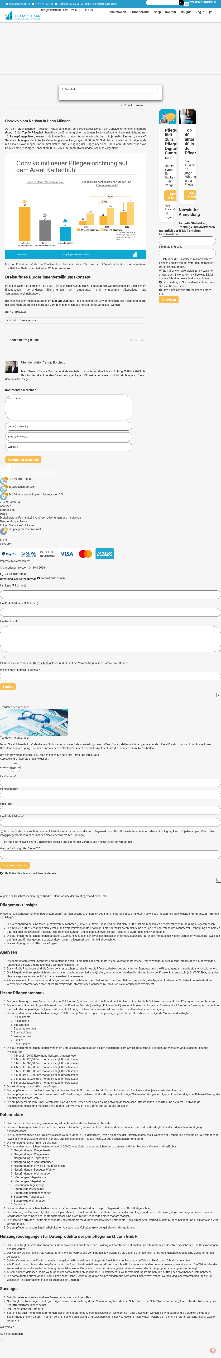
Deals (3, 513)
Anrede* (5, 767)
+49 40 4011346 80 (44, 4)
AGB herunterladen (11, 1333)
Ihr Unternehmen (169, 234)
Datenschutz (204, 259)
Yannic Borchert (54, 362)
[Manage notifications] (213, 1350)
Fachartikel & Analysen (32, 517)
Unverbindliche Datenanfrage (18, 579)
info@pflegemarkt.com (20, 4)
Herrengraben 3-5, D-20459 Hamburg (75, 4)
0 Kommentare (28, 320)
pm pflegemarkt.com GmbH (25, 529)
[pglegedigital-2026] (167, 110)
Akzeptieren (7, 1327)
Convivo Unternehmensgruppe (127, 128)
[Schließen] (1, 893)
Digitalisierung (9, 517)
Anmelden (193, 2)
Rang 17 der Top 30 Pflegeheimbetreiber (31, 132)
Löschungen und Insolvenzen (64, 517)
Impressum (7, 561)
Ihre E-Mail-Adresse (170, 246)
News (23, 521)
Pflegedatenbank (208, 2)
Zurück (128, 105)
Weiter (139, 105)
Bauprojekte (7, 509)
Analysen (5, 506)
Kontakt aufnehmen (52, 578)
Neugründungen (10, 521)
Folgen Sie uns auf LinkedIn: (17, 525)
